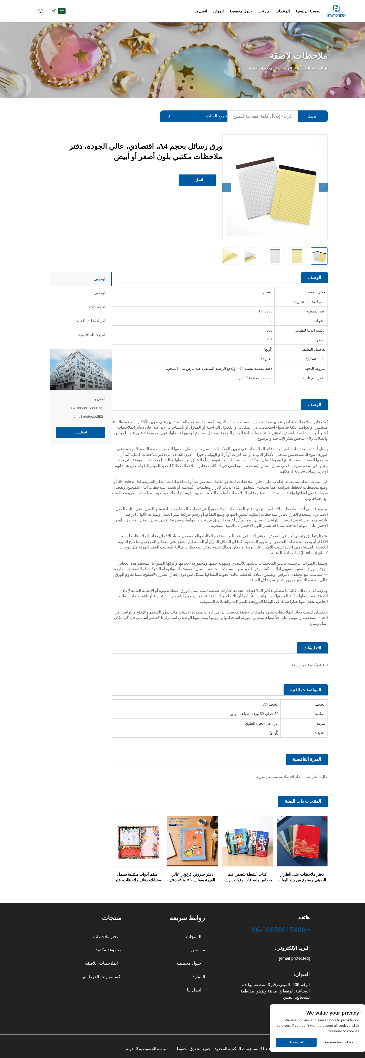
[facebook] (23, 11)
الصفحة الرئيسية (309, 11)
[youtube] (32, 11)
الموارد (218, 11)
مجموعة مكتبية (109, 950)
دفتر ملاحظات (105, 936)
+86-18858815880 (84, 408)
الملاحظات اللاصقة (101, 963)
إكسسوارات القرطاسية (101, 976)
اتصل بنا (200, 11)
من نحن (264, 11)
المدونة (132, 1049)
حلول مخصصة (241, 11)
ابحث (313, 116)
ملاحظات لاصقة (260, 68)
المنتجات (283, 11)
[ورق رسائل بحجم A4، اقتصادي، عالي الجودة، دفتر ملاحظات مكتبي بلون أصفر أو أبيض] (275, 187)
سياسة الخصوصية (153, 1049)
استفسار (81, 432)
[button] (226, 187)
